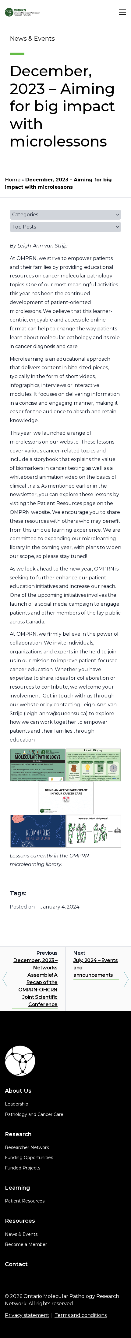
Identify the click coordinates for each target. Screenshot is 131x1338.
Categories (25, 214)
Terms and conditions (81, 1315)
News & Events (21, 1234)
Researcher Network (27, 1147)
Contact (16, 1264)
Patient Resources (24, 1201)
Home (12, 180)
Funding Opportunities (29, 1157)
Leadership (16, 1104)
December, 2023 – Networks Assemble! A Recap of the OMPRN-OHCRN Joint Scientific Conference (35, 982)
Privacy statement (27, 1315)
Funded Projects (22, 1168)
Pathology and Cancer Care (34, 1114)
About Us (18, 1090)
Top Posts (24, 227)
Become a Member (26, 1244)
